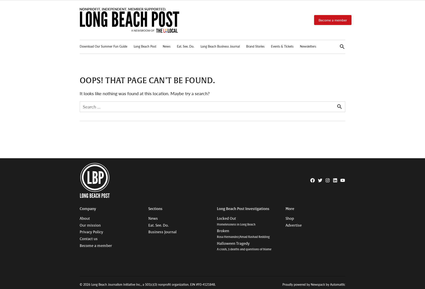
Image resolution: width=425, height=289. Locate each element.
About (85, 218)
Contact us (89, 239)
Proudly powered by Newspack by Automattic (313, 284)
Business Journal (162, 232)
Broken (243, 234)
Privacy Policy (91, 232)
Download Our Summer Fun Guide (103, 46)
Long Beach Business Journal (220, 46)
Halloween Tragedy (244, 246)
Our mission (90, 225)
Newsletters (308, 46)
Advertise (294, 225)
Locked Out (236, 221)
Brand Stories (255, 46)
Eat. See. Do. (185, 46)
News (166, 46)
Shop (290, 218)
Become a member (333, 20)
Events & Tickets (282, 46)
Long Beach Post (145, 46)
